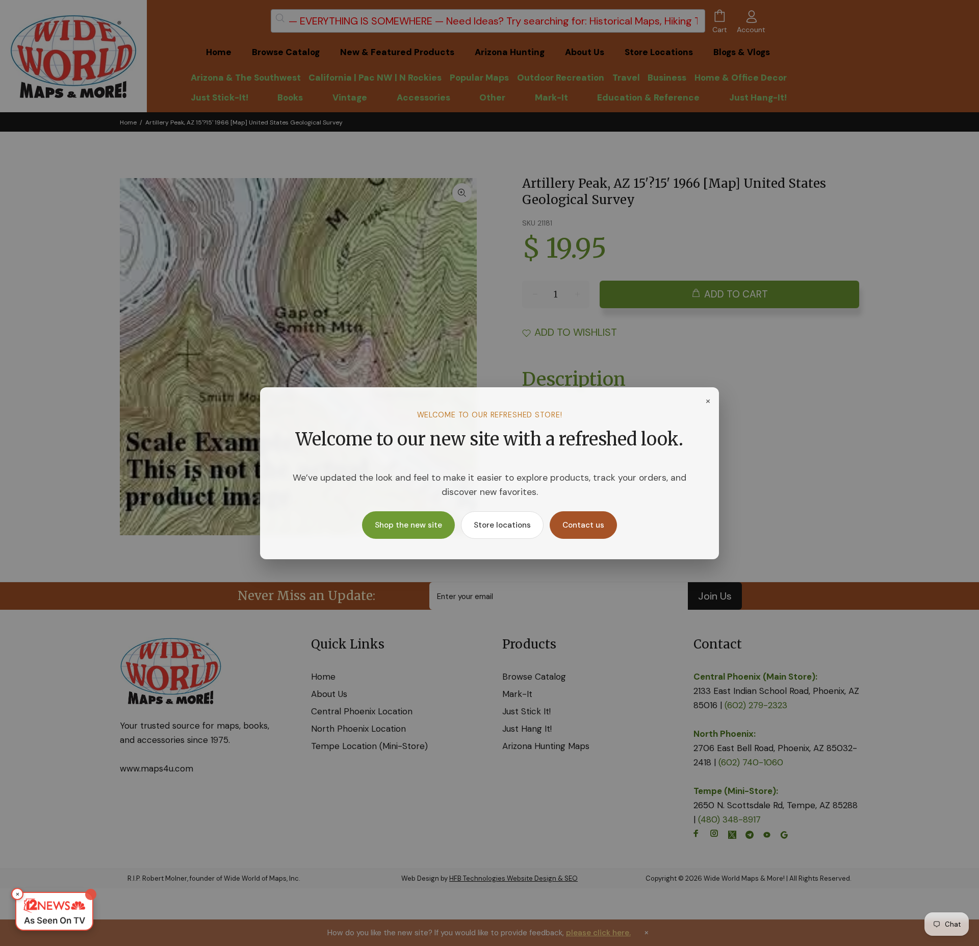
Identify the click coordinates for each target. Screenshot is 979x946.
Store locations (502, 525)
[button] (54, 911)
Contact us (583, 525)
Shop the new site (408, 525)
